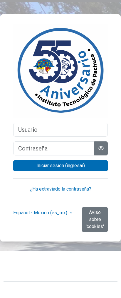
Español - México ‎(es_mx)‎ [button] (40, 212)
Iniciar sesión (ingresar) (60, 165)
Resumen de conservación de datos (45, 270)
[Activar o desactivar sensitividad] (101, 148)
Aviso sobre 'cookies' (95, 219)
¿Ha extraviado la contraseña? (60, 189)
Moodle (47, 289)
